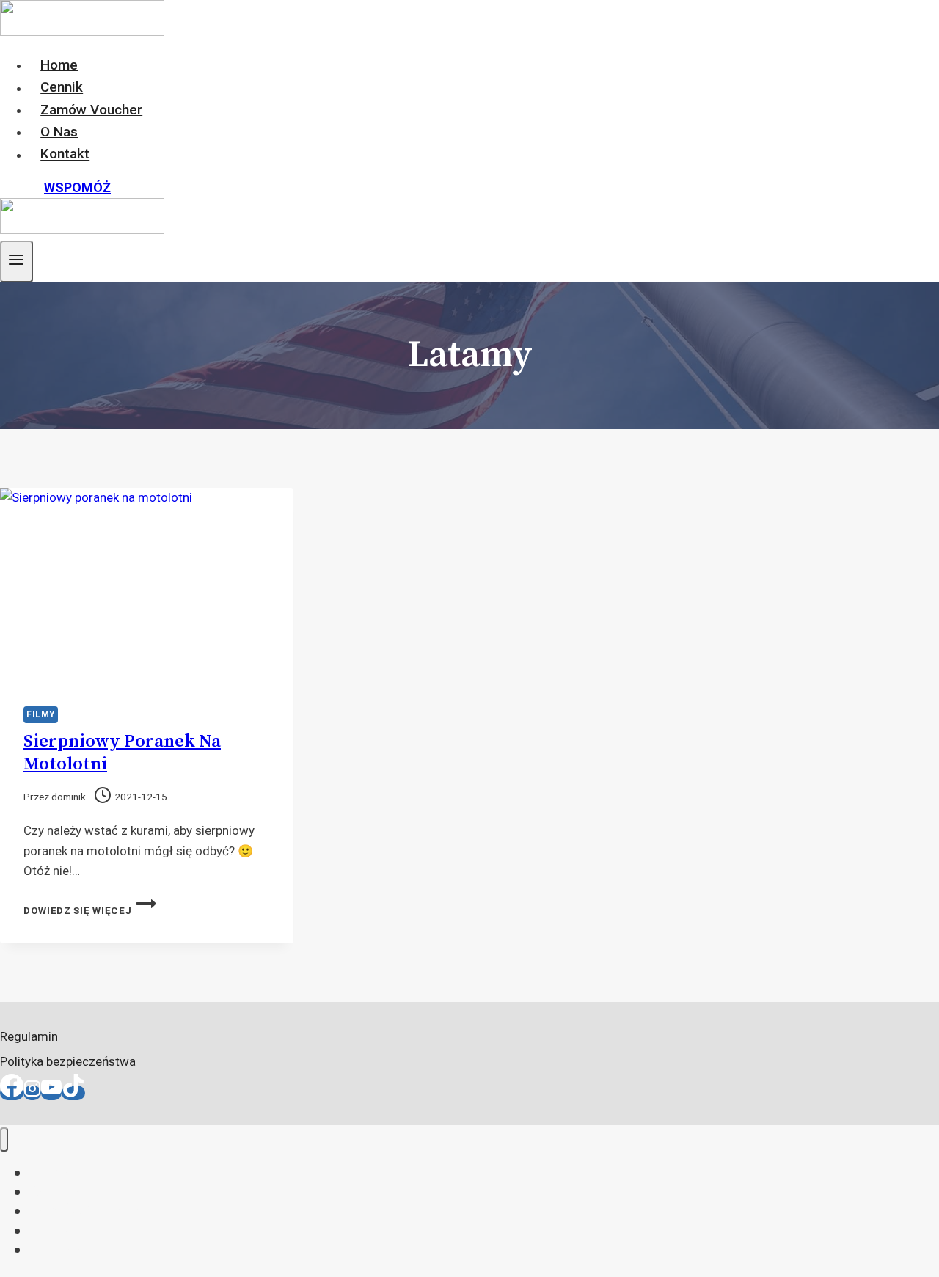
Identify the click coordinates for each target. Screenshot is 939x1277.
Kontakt (64, 154)
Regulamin (29, 1036)
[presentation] (146, 586)
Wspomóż (77, 187)
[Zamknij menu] (4, 1139)
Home (59, 64)
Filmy (40, 714)
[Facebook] (11, 1093)
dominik (68, 796)
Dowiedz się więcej (89, 910)
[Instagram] (32, 1093)
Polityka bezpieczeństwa (68, 1061)
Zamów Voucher (91, 109)
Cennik (61, 87)
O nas (59, 131)
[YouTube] (51, 1093)
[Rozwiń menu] (16, 261)
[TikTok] (73, 1093)
